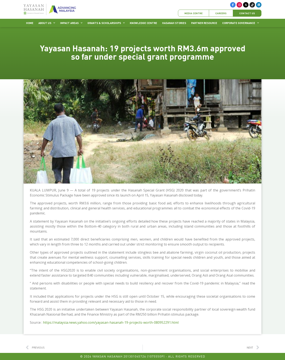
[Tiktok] (252, 5)
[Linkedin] (258, 5)
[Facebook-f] (233, 5)
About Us (44, 23)
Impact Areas (69, 23)
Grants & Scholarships (104, 23)
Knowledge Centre (143, 23)
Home (29, 23)
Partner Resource (204, 23)
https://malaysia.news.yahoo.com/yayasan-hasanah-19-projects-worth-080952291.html (111, 322)
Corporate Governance (238, 23)
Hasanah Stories (174, 23)
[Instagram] (239, 5)
